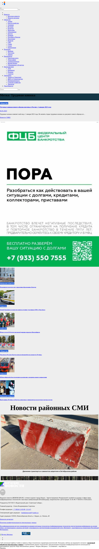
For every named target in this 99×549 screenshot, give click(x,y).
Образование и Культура (16, 65)
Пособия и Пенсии (14, 37)
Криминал (11, 70)
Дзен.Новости (8, 86)
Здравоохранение (13, 61)
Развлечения (12, 47)
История (10, 27)
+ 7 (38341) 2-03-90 (19, 509)
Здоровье (11, 25)
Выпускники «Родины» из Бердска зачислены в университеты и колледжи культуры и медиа (26, 399)
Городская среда (13, 58)
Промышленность (14, 81)
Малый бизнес (12, 63)
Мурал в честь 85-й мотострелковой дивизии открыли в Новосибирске (20, 332)
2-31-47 (28, 509)
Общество (7, 20)
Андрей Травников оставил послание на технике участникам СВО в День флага (22, 309)
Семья (10, 44)
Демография (12, 60)
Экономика (7, 75)
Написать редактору (6, 519)
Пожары (10, 72)
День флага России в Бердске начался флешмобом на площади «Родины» (21, 354)
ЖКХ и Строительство (15, 79)
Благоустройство (13, 23)
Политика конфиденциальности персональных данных (18, 522)
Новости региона (13, 18)
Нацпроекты (8, 56)
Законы (10, 54)
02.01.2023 (3, 111)
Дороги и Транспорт (14, 77)
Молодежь (11, 30)
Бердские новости (14, 16)
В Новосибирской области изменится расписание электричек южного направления (23, 377)
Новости (7, 14)
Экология (11, 84)
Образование (12, 32)
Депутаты (11, 53)
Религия (10, 40)
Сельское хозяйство (14, 82)
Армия (10, 21)
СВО (9, 42)
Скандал (10, 74)
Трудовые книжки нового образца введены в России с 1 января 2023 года (25, 107)
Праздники (11, 39)
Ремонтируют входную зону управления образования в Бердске (18, 287)
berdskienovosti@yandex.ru (29, 513)
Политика (7, 49)
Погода (10, 33)
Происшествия (9, 67)
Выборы (10, 51)
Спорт (10, 46)
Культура (11, 28)
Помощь (10, 35)
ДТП (9, 68)
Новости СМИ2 (5, 117)
